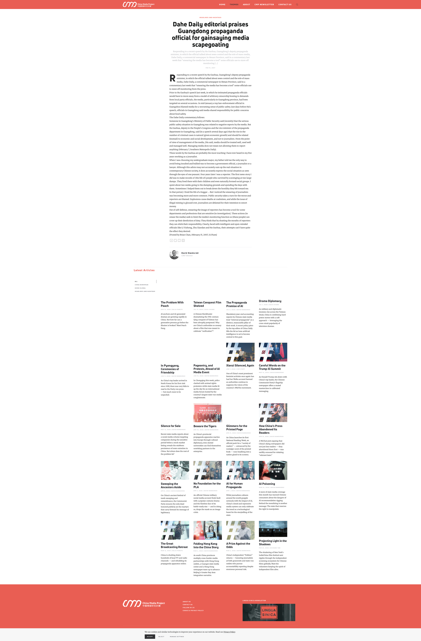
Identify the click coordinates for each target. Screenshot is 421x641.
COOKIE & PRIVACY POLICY (193, 610)
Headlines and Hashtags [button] (145, 291)
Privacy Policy (229, 632)
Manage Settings (177, 636)
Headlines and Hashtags (210, 17)
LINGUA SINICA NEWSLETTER (254, 600)
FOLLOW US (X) (189, 608)
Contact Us (285, 4)
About (246, 4)
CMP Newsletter (264, 4)
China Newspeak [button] (141, 285)
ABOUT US (187, 602)
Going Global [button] (140, 288)
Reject (161, 636)
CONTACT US (188, 605)
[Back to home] (139, 4)
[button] (297, 4)
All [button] (136, 281)
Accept (150, 636)
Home (222, 4)
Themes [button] (234, 4)
